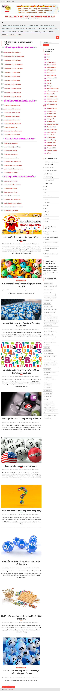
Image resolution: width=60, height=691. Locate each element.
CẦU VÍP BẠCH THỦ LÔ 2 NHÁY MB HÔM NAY (14, 56)
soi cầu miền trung (48, 396)
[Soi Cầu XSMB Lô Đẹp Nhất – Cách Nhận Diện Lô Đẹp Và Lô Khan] (21, 651)
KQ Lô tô (4, 34)
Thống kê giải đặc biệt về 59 (50, 415)
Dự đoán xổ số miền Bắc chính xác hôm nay (50, 343)
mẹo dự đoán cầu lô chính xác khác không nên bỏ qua (21, 324)
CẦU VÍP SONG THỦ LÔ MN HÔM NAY (12, 161)
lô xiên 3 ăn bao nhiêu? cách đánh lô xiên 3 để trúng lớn (21, 617)
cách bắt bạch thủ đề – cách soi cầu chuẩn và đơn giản (21, 562)
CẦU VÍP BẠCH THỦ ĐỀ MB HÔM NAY (12, 105)
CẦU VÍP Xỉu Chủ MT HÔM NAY (11, 181)
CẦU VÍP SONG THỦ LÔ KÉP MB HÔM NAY (13, 68)
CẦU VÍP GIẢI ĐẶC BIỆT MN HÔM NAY (12, 147)
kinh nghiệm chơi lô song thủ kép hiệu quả (21, 418)
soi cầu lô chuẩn (47, 387)
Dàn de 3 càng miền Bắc (49, 312)
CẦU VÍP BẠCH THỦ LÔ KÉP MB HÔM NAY (13, 64)
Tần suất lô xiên (47, 418)
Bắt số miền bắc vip (32, 25)
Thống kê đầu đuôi (52, 108)
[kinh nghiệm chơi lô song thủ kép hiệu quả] (21, 404)
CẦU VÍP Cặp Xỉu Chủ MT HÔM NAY (12, 196)
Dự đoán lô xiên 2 (48, 328)
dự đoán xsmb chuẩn (48, 334)
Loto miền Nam (51, 137)
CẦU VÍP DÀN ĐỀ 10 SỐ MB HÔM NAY (12, 123)
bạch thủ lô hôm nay (48, 289)
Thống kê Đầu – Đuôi (52, 124)
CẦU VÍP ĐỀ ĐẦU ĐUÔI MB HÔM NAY (12, 135)
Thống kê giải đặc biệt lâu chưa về (50, 411)
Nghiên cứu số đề (43, 28)
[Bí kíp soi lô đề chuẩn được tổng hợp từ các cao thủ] (21, 268)
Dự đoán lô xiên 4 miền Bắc (50, 331)
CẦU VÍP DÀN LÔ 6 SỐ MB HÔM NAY (12, 76)
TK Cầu (43, 31)
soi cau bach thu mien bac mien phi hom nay (30, 16)
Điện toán (36, 31)
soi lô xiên (46, 399)
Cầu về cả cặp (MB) (52, 101)
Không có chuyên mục (49, 353)
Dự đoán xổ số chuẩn (31, 28)
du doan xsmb (47, 303)
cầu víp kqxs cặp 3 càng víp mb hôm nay (51, 238)
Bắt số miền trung (18, 28)
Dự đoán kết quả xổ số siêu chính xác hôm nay (50, 324)
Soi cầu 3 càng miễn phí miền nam (50, 365)
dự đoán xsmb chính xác (49, 337)
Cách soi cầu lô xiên (48, 300)
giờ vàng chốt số (47, 350)
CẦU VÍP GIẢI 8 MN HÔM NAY (10, 150)
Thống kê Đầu (51, 119)
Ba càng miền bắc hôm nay (50, 286)
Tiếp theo (11, 687)
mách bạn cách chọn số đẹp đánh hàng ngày (21, 510)
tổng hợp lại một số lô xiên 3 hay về (21, 466)
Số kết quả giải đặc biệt (49, 405)
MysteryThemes (9, 689)
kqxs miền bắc (47, 356)
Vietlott (20, 31)
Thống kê (51, 31)
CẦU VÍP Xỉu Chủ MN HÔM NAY (11, 143)
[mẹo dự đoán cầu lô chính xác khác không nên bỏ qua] (21, 309)
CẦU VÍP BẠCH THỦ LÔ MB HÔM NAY (12, 52)
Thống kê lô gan (51, 111)
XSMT (3, 31)
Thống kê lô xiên (51, 113)
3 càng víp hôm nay (48, 283)
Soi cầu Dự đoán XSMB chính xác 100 (50, 381)
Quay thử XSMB (51, 142)
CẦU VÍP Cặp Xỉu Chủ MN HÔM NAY (12, 158)
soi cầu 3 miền (47, 369)
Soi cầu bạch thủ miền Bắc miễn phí (50, 373)
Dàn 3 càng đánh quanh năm (50, 309)
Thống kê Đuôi (51, 121)
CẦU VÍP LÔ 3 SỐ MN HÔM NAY (11, 172)
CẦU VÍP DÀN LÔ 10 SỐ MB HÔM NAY (12, 84)
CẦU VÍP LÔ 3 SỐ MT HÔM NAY (11, 210)
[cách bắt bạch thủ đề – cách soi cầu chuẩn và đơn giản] (21, 544)
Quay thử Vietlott (52, 150)
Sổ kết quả (27, 31)
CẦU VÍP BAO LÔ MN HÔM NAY (11, 154)
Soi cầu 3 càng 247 (48, 359)
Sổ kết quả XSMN (51, 67)
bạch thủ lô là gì (47, 292)
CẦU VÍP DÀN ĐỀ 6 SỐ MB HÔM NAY (12, 116)
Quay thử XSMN (51, 145)
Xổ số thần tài (51, 94)
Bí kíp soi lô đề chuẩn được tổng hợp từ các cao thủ (21, 285)
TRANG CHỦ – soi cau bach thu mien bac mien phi (13, 25)
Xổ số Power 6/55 (52, 78)
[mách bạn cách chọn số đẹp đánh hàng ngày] (21, 496)
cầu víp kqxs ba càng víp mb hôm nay (51, 249)
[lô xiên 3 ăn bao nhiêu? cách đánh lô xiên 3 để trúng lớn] (21, 598)
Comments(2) (36, 243)
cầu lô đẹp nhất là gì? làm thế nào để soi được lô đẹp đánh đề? (21, 371)
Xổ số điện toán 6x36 (52, 88)
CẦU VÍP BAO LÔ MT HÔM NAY (10, 192)
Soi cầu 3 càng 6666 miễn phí (50, 362)
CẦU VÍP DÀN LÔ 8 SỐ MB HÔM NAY (12, 80)
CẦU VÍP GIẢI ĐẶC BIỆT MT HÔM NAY (12, 185)
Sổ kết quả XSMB (51, 65)
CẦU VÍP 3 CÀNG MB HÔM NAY (10, 127)
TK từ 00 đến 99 (51, 132)
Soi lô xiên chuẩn (47, 402)
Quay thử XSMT (51, 148)
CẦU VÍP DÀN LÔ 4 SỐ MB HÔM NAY (12, 72)
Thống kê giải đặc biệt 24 (49, 408)
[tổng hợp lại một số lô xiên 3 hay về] (21, 450)
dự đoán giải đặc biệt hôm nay (50, 318)
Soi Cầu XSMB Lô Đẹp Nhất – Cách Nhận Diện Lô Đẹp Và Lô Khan (21, 672)
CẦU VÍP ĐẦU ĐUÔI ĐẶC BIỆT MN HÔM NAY (13, 169)
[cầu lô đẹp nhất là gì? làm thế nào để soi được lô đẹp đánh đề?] (21, 354)
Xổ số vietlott (51, 73)
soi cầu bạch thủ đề (48, 377)
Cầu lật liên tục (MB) (52, 99)
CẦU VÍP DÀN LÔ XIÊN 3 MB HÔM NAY (12, 92)
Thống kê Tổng (51, 127)
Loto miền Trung (51, 140)
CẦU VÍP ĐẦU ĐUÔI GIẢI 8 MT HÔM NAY (13, 203)
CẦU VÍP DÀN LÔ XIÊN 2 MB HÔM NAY (12, 88)
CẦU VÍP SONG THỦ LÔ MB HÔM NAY (12, 60)
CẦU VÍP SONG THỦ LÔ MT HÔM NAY (12, 199)
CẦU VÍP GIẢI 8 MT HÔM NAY (10, 188)
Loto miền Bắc (51, 135)
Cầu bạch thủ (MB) (52, 96)
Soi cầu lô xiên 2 (47, 390)
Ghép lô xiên (47, 347)
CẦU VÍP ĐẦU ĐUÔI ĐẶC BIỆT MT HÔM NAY (13, 207)
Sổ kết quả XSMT (51, 70)
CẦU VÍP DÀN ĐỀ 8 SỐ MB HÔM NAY (12, 120)
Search (45, 45)
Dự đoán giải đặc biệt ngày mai (50, 321)
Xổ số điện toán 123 (52, 91)
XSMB (50, 28)
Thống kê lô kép (51, 116)
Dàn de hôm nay (47, 315)
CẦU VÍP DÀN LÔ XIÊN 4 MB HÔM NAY (12, 96)
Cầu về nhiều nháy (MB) (50, 105)
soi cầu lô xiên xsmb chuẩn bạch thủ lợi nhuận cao (21, 238)
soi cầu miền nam (48, 393)
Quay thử (12, 34)
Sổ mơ (19, 34)
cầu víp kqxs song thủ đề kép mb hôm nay (51, 244)
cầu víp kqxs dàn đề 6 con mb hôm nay (51, 255)
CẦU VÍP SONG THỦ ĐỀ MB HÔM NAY (12, 109)
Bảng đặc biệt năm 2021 (49, 295)
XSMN (56, 28)
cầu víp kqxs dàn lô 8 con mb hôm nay (51, 233)
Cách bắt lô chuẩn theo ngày (50, 298)
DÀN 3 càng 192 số (48, 306)
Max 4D (49, 83)
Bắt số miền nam (6, 28)
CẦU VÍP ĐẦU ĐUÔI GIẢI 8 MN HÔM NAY (13, 165)
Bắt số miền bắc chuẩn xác (46, 25)
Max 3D (49, 80)
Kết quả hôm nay (12, 31)
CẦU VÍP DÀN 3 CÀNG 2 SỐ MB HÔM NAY (13, 131)
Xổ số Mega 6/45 (51, 75)
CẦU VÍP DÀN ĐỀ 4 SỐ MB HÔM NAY (12, 112)
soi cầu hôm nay (47, 385)
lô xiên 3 (54, 356)
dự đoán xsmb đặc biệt (49, 340)
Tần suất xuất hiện (52, 129)
